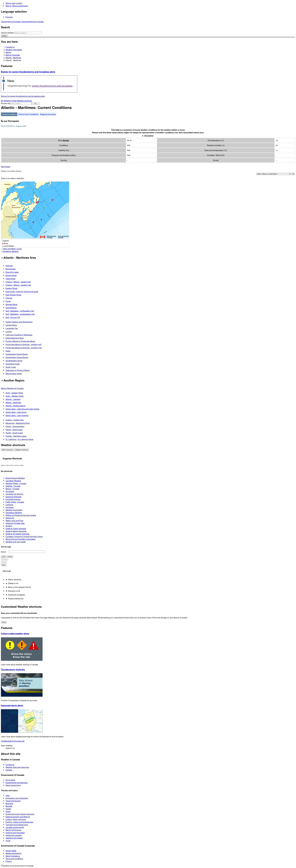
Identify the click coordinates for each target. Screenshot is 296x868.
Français (9, 17)
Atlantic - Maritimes (13, 57)
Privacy (9, 861)
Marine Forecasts (13, 55)
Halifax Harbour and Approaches (19, 322)
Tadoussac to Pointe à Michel (18, 370)
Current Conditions (9, 114)
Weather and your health (16, 541)
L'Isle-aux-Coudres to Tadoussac (19, 334)
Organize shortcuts (21, 450)
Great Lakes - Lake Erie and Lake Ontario (22, 409)
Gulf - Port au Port (13, 317)
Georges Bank (11, 304)
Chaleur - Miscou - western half (18, 285)
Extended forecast (13, 499)
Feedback (12, 741)
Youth (8, 840)
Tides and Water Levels (12, 248)
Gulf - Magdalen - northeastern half (20, 311)
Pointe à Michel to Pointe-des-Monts (20, 341)
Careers (9, 770)
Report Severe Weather (15, 478)
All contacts (10, 780)
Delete (4, 562)
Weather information (14, 49)
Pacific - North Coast (14, 429)
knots (65, 140)
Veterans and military (14, 838)
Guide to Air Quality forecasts (17, 533)
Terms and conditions (14, 858)
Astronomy (10, 518)
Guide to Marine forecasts (16, 531)
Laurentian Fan (12, 328)
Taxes (8, 811)
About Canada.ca (13, 856)
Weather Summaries (14, 510)
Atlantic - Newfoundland (15, 405)
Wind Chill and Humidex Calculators (20, 539)
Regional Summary (48, 114)
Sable (8, 351)
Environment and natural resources (20, 814)
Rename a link (14, 591)
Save (3, 557)
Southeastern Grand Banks (17, 354)
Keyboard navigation (16, 594)
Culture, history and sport (16, 819)
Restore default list (15, 598)
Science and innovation (15, 832)
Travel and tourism (13, 800)
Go (35, 103)
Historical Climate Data (15, 523)
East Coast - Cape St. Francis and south (22, 291)
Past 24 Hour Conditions (28, 114)
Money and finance (13, 830)
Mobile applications (14, 853)
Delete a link (13, 583)
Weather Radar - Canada (16, 483)
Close (4, 622)
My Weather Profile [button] (9, 100)
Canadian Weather (13, 480)
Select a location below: (11, 171)
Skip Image (5, 166)
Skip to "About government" (17, 5)
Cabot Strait (10, 278)
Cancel (10, 557)
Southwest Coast (13, 364)
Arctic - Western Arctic (15, 396)
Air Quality (10, 491)
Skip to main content (14, 3)
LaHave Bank (11, 325)
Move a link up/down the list (19, 587)
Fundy (8, 301)
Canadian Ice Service (14, 494)
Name (3, 551)
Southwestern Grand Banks (17, 357)
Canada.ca (10, 47)
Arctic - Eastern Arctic (14, 392)
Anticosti (9, 265)
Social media (11, 850)
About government (13, 785)
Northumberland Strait (15, 338)
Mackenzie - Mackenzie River (18, 423)
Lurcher (9, 331)
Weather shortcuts (24, 100)
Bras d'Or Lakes (12, 272)
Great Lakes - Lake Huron (16, 412)
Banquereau (11, 269)
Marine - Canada (12, 488)
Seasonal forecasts (13, 496)
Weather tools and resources (17, 767)
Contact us (10, 764)
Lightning (9, 504)
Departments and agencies (17, 782)
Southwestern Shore (14, 360)
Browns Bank (11, 275)
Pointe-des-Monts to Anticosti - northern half (23, 344)
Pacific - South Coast (14, 433)
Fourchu (9, 298)
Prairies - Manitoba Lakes (16, 436)
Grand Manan (11, 307)
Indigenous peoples (14, 835)
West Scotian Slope (14, 373)
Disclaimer (149, 135)
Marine (8, 52)
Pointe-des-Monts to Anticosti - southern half (24, 347)
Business (9, 803)
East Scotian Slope (13, 294)
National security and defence (18, 816)
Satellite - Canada (13, 486)
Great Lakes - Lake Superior (17, 415)
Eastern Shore (11, 288)
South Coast (11, 367)
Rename (4, 559)
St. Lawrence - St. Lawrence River (19, 439)
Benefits (9, 806)
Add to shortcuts (7, 450)
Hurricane (10, 507)
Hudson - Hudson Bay (15, 420)
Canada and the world (15, 827)
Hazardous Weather (14, 512)
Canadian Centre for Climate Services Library (24, 536)
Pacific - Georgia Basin (15, 426)
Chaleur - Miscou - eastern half (18, 281)
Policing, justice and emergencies (19, 822)
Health (8, 808)
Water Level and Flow (14, 520)
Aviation (9, 526)
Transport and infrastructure (17, 824)
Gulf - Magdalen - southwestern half (20, 314)
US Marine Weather (10, 251)
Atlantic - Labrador (13, 399)
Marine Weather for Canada (12, 388)
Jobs (7, 795)
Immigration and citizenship (17, 798)
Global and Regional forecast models (21, 515)
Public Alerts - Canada (15, 502)
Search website (7, 32)
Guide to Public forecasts (16, 528)
